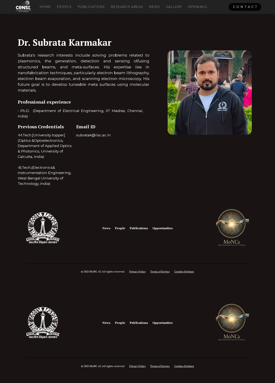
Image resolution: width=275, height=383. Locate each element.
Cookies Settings (184, 271)
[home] (23, 7)
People (120, 228)
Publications (139, 228)
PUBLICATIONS (91, 7)
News (106, 228)
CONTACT (246, 7)
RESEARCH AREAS (127, 7)
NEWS (154, 7)
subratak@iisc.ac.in (93, 135)
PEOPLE (64, 7)
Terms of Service (160, 271)
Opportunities (162, 228)
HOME (45, 7)
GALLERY (174, 7)
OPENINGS (197, 7)
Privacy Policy (137, 271)
